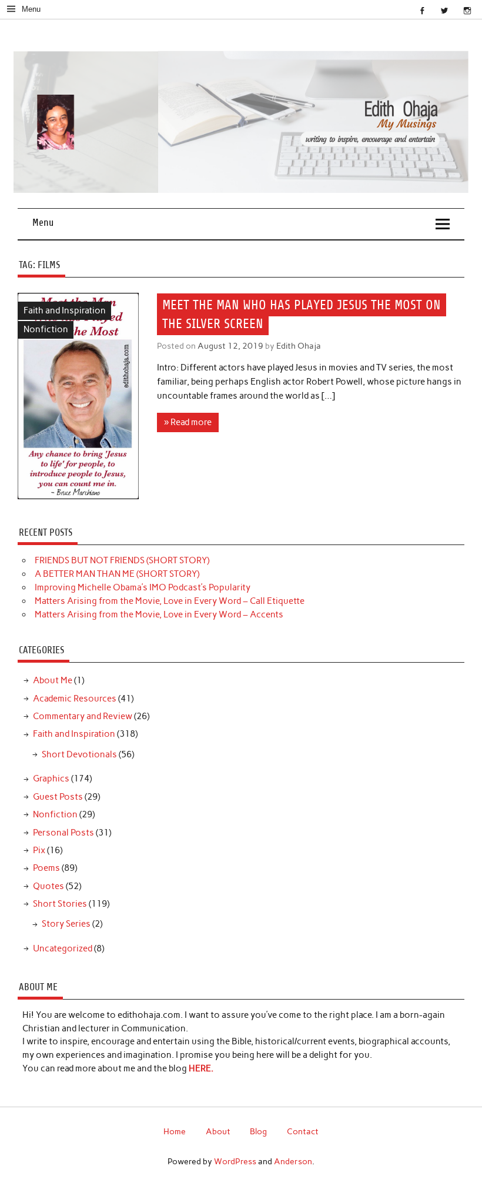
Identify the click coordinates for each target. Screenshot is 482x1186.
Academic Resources (74, 698)
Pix (39, 850)
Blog (258, 1131)
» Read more (188, 422)
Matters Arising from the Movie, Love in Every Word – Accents (159, 614)
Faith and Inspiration (65, 310)
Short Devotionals (79, 754)
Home (174, 1131)
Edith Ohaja (298, 345)
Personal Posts (63, 832)
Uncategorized (62, 948)
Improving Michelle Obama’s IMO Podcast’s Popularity (142, 587)
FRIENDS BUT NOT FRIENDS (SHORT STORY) (122, 560)
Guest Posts (58, 796)
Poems (46, 868)
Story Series (66, 923)
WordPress (235, 1161)
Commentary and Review (82, 716)
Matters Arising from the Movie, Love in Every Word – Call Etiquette (169, 601)
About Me (52, 680)
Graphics (51, 778)
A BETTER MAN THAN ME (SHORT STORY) (117, 574)
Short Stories (60, 903)
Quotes (48, 886)
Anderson (293, 1161)
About (218, 1131)
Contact (303, 1131)
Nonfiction (46, 329)
